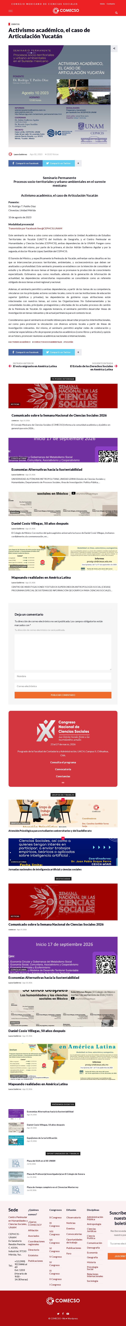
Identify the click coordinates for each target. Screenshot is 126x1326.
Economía (92, 1252)
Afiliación (33, 1230)
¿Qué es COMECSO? (35, 1223)
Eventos (16, 24)
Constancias (63, 776)
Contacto (111, 4)
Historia (91, 1262)
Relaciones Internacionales (95, 1275)
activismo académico (20, 342)
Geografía (92, 1257)
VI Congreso (54, 1250)
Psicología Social (92, 1267)
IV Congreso (54, 1263)
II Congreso (55, 1279)
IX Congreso (54, 1224)
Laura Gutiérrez (20, 154)
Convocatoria (63, 769)
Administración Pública (95, 1217)
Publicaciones (35, 1260)
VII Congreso (54, 1241)
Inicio (102, 4)
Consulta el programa (63, 762)
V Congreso (55, 1256)
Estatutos (33, 1255)
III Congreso (54, 1272)
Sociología (92, 1280)
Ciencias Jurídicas (91, 1229)
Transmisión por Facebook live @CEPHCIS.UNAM (35, 228)
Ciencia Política (91, 1236)
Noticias (70, 1222)
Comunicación (94, 1242)
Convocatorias (74, 1233)
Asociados (33, 1235)
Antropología (94, 1223)
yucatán (69, 342)
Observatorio (73, 1217)
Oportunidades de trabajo (74, 1241)
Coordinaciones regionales (36, 1243)
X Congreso (55, 1217)
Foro (68, 1253)
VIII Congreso (54, 1233)
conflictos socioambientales (47, 342)
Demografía (93, 1247)
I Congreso (55, 1284)
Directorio (33, 1249)
